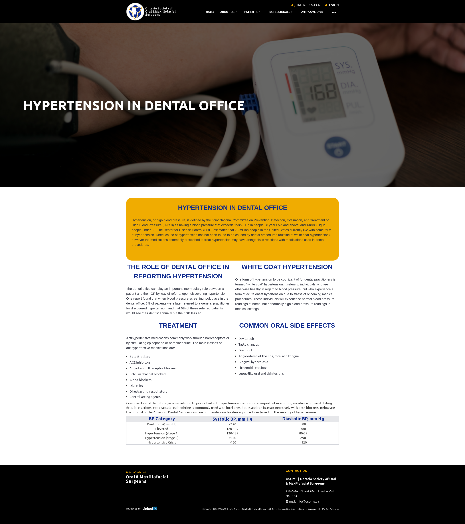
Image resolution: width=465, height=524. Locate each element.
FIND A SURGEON (308, 5)
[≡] (331, 12)
